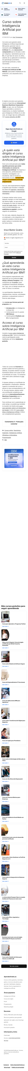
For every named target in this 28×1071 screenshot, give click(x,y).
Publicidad (7, 1035)
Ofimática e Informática (9, 435)
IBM (5, 440)
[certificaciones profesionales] (14, 467)
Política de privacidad (18, 1067)
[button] (20, 3)
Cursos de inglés (8, 999)
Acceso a (12, 1038)
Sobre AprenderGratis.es (17, 1065)
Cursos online (8, 430)
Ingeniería (5, 433)
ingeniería (13, 189)
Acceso (6, 1040)
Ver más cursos (14, 966)
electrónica (20, 189)
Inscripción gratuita (9, 1027)
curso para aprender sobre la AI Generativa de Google (14, 408)
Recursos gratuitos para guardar (13, 1017)
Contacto (6, 1065)
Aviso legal (7, 1067)
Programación (6, 437)
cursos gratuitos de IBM (12, 117)
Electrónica (17, 430)
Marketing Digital (8, 1007)
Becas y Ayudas (8, 1025)
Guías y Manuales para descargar (13, 1014)
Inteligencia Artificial (15, 433)
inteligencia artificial (8, 191)
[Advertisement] (14, 89)
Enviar (14, 257)
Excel (5, 1001)
